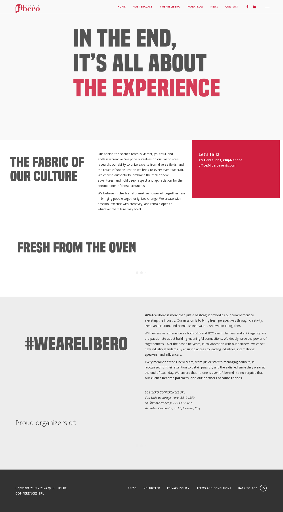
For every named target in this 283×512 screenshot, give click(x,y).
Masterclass (143, 6)
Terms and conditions (214, 488)
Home (122, 6)
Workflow (195, 6)
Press (132, 488)
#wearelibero (170, 6)
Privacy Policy (178, 488)
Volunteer (152, 488)
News (214, 6)
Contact (232, 6)
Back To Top (248, 488)
